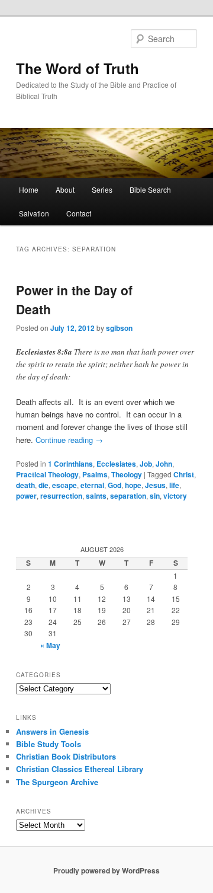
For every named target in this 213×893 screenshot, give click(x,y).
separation (128, 495)
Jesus (155, 485)
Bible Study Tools (48, 744)
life (174, 485)
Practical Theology (47, 474)
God (114, 485)
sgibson (119, 328)
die (43, 485)
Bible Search (150, 189)
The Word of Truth (77, 68)
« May (50, 645)
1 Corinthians (70, 463)
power (26, 495)
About (65, 189)
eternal (92, 485)
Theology (126, 474)
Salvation (34, 213)
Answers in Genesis (52, 731)
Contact (78, 213)
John (164, 463)
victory (175, 495)
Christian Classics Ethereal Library (79, 768)
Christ (183, 474)
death (25, 485)
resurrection (61, 495)
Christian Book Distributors (66, 756)
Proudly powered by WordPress (106, 870)
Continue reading (69, 439)
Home (28, 189)
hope (133, 485)
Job (146, 463)
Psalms (95, 474)
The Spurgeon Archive (57, 781)
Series (102, 189)
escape (64, 485)
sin (155, 495)
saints (96, 495)
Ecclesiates (116, 463)
